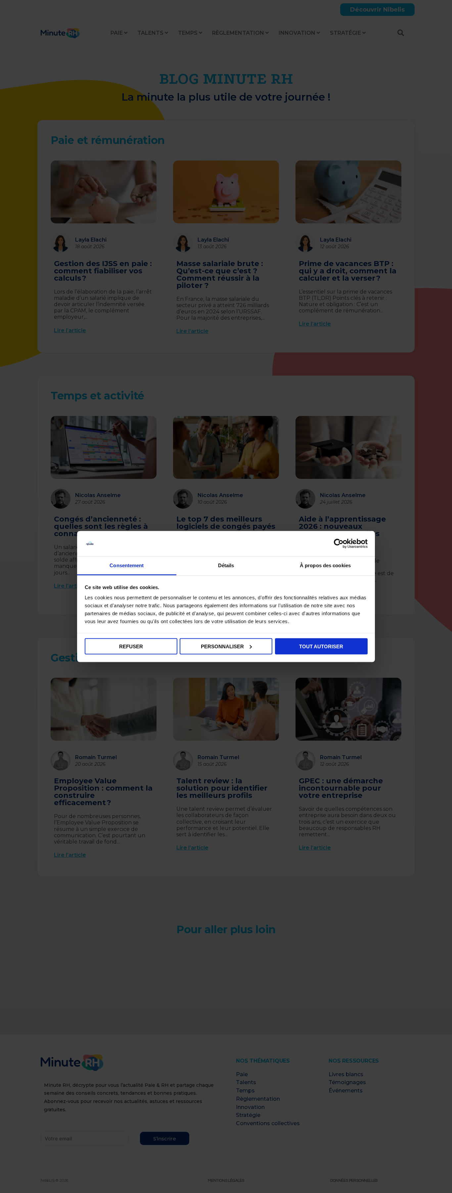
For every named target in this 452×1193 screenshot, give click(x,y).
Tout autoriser (321, 646)
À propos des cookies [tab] (325, 565)
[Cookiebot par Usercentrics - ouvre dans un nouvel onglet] (339, 544)
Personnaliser (222, 646)
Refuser (131, 646)
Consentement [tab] (127, 565)
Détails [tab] (226, 565)
